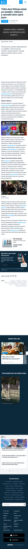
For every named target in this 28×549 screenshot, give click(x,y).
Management (17, 511)
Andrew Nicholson (12, 149)
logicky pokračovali (6, 105)
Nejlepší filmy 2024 (18, 481)
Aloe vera (7, 495)
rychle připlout (11, 145)
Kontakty (16, 518)
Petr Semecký (12, 22)
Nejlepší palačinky (9, 499)
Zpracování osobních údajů (18, 521)
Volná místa (5, 513)
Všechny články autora (17, 245)
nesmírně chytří (21, 222)
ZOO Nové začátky (9, 488)
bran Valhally (10, 215)
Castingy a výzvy (17, 515)
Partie (7, 486)
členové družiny (14, 174)
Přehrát (5, 396)
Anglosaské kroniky (6, 94)
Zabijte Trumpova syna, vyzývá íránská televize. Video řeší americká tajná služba (13, 463)
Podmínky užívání (7, 520)
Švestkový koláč (19, 499)
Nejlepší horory (7, 483)
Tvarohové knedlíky (19, 497)
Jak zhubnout (8, 481)
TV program (15, 483)
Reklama (5, 515)
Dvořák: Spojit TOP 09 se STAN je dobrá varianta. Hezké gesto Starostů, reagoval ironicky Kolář (13, 449)
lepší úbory (7, 160)
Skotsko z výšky (6, 398)
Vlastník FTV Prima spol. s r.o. (7, 527)
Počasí (11, 486)
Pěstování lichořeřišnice (17, 495)
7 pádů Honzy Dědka (11, 490)
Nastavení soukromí (18, 530)
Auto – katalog (19, 488)
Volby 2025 (19, 490)
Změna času (22, 483)
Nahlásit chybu (6, 530)
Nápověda (16, 524)
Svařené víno (7, 492)
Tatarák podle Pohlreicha (18, 492)
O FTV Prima (6, 511)
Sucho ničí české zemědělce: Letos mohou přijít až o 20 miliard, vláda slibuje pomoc (14, 456)
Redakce (16, 526)
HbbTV (4, 518)
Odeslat (24, 265)
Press (15, 513)
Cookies (5, 524)
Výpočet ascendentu (9, 497)
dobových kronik (14, 230)
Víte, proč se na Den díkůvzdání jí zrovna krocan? (11, 358)
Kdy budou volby (18, 486)
